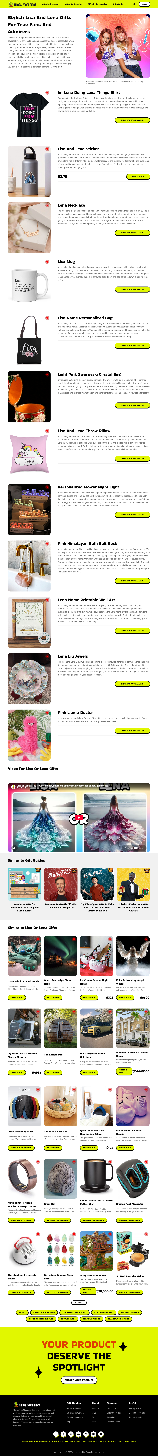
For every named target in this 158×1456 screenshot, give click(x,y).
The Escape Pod (53, 1054)
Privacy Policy (135, 1408)
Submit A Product (114, 1413)
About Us (95, 1408)
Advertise (111, 1417)
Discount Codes (113, 1422)
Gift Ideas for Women (75, 1413)
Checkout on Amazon (21, 1147)
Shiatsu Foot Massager (129, 1204)
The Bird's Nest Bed (55, 1131)
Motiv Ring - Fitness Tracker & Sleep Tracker (22, 1204)
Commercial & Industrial (74, 1312)
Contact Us (111, 1408)
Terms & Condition (136, 1417)
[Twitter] (63, 1434)
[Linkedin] (78, 1434)
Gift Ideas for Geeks (75, 1417)
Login (144, 4)
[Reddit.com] (86, 1434)
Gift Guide (118, 4)
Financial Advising (130, 1312)
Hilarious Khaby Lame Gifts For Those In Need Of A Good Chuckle (133, 907)
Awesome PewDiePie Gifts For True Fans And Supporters (61, 906)
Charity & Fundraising (44, 1312)
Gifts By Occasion (73, 4)
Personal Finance (91, 1319)
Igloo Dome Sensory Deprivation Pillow (92, 1132)
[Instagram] (93, 1434)
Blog (68, 1422)
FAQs (93, 1413)
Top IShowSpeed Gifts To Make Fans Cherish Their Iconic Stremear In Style (97, 907)
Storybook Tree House (93, 1275)
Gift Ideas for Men (74, 1408)
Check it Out (53, 1147)
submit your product (79, 1380)
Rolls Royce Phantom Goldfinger (92, 1055)
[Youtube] (101, 1434)
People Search (68, 1319)
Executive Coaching (103, 1312)
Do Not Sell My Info (137, 1413)
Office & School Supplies (41, 1319)
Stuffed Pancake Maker (130, 1276)
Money (22, 1312)
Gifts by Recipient (50, 4)
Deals (93, 1422)
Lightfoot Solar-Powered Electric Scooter (22, 1055)
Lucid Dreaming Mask (21, 1131)
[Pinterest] (71, 1434)
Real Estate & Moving (118, 1319)
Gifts (93, 1417)
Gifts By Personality (97, 4)
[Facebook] (56, 1434)
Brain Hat (49, 1204)
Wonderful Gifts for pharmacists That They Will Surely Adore (24, 907)
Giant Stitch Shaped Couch (23, 981)
